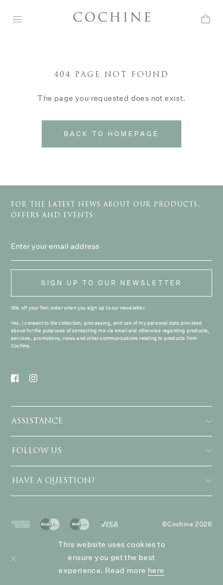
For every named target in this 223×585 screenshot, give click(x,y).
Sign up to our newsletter (111, 282)
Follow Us (36, 451)
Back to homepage (111, 133)
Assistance (37, 421)
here (156, 570)
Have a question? (53, 480)
